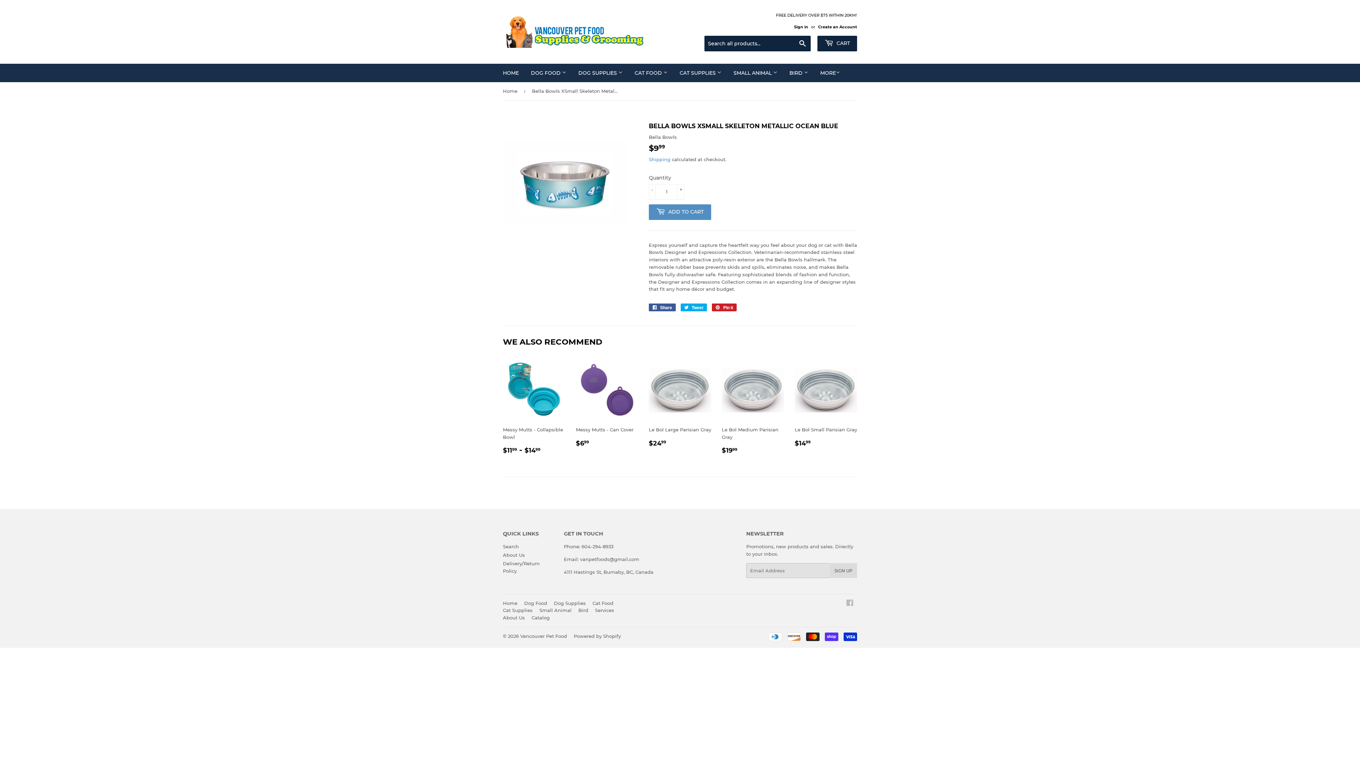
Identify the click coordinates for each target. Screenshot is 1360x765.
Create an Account (837, 26)
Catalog (541, 617)
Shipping (659, 159)
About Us (514, 555)
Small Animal (753, 73)
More (828, 73)
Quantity (660, 178)
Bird (796, 73)
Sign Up (843, 570)
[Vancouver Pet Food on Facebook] (850, 604)
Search (511, 546)
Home (511, 73)
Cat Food (649, 73)
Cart (842, 43)
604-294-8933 (597, 546)
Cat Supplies (698, 73)
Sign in (801, 26)
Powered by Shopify (597, 636)
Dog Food (546, 73)
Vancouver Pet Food (543, 636)
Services (604, 610)
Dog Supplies (598, 73)
